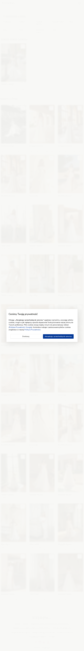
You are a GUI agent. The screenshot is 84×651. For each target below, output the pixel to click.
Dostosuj (25, 336)
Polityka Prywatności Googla (20, 327)
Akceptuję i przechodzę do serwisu (58, 336)
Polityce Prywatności (32, 330)
